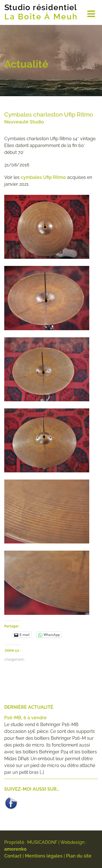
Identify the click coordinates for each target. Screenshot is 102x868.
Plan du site (79, 856)
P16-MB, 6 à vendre (25, 717)
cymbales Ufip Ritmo (43, 177)
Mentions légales (44, 856)
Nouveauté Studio (24, 122)
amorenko (15, 849)
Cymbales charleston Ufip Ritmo (48, 114)
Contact (13, 856)
